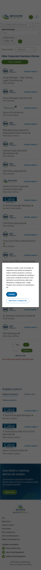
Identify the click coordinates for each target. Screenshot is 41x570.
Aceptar (12, 294)
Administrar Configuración (18, 301)
